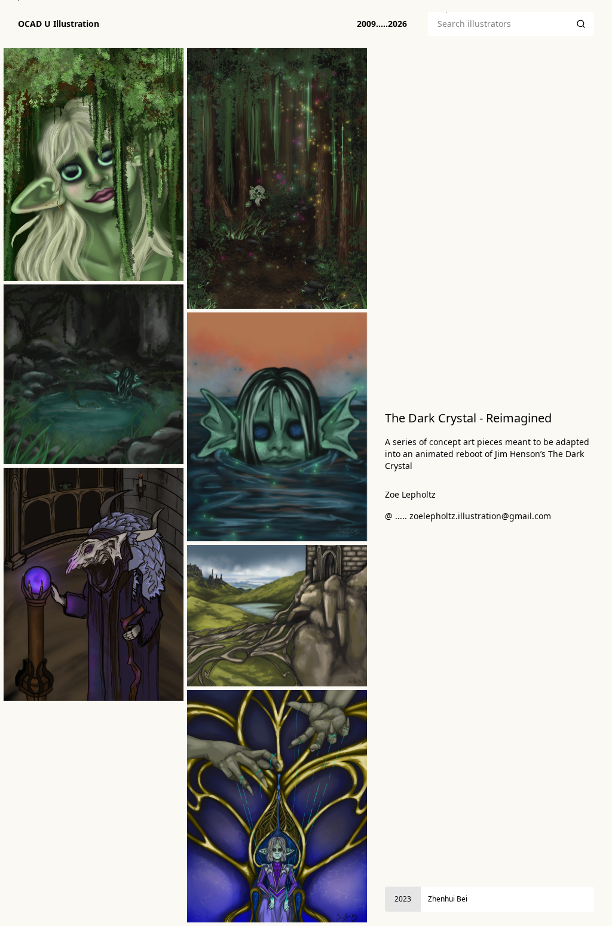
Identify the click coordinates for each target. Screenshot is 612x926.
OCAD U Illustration (58, 24)
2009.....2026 (382, 23)
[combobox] (498, 24)
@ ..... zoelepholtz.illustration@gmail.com (468, 516)
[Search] (581, 24)
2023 (402, 899)
